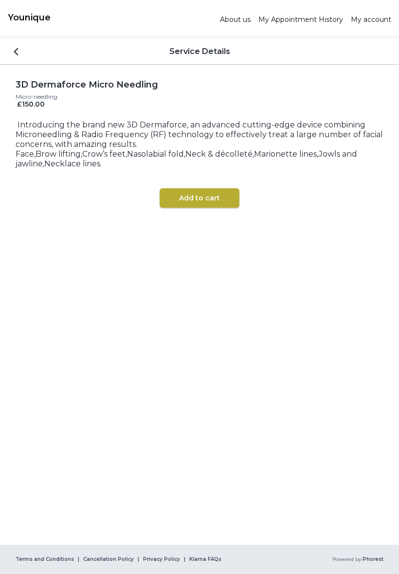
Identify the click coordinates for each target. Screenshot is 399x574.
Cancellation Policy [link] (108, 559)
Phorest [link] (373, 559)
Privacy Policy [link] (161, 559)
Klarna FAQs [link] (205, 559)
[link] (110, 17)
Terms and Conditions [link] (45, 559)
